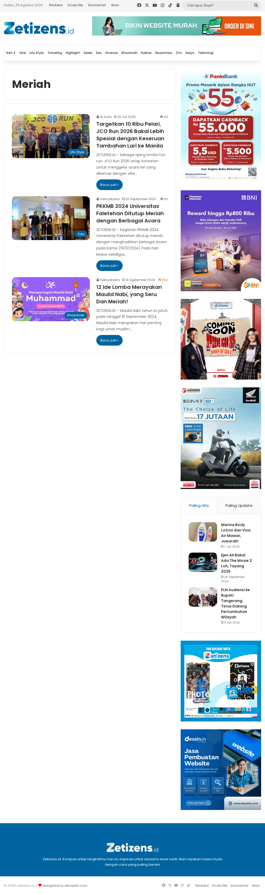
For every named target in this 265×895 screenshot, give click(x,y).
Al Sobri (106, 117)
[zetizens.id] (39, 28)
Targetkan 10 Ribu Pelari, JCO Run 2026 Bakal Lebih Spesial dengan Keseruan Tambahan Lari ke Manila (130, 134)
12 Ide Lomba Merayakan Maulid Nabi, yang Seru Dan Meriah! (129, 294)
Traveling (54, 53)
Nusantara (163, 53)
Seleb (88, 53)
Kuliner (146, 53)
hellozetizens (110, 199)
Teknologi (206, 53)
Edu (99, 53)
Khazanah (129, 53)
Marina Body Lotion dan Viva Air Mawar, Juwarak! (236, 533)
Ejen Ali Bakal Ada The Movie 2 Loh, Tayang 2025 (236, 563)
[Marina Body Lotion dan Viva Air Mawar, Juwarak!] (203, 532)
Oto (179, 53)
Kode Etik (75, 5)
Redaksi (56, 5)
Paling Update (239, 505)
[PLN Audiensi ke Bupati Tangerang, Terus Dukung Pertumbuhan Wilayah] (203, 597)
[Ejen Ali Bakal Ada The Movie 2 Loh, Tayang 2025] (203, 562)
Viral (22, 53)
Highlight (73, 53)
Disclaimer (97, 5)
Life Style (37, 53)
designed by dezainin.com (64, 885)
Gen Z (11, 53)
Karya (190, 53)
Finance (111, 53)
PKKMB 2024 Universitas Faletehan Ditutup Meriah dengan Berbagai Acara (130, 213)
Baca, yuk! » (109, 185)
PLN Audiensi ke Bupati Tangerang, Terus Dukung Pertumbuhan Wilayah (235, 603)
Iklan (115, 5)
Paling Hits (199, 505)
